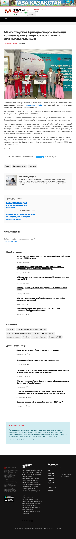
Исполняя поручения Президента (19, 333)
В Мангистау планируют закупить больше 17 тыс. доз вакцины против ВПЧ (43, 278)
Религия (36, 333)
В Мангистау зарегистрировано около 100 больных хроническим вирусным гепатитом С (38, 310)
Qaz (23, 10)
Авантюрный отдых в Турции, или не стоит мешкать (38, 350)
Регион (7, 166)
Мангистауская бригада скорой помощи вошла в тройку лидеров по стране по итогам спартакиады (40, 268)
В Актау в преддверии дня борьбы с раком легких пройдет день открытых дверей (41, 299)
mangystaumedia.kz (34, 105)
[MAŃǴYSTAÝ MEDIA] (8, 11)
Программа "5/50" (55, 337)
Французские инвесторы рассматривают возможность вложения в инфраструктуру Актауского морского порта (41, 392)
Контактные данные (52, 489)
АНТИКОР (10, 329)
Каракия (43, 337)
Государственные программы (27, 329)
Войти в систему (10, 241)
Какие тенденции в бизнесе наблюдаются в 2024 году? (40, 402)
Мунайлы (26, 337)
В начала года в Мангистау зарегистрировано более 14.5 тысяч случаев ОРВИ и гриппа (43, 257)
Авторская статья (13, 337)
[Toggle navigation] (5, 19)
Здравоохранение (19, 166)
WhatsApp (40, 157)
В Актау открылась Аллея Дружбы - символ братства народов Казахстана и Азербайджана (43, 382)
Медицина (32, 166)
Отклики (35, 337)
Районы (44, 333)
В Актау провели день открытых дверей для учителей (16, 204)
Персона (43, 329)
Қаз (20, 10)
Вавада (29, 480)
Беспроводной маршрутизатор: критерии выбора (37, 360)
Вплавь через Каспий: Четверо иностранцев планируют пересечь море (21, 216)
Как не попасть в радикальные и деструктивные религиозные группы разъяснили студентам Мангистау (43, 371)
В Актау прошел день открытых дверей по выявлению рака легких (42, 289)
